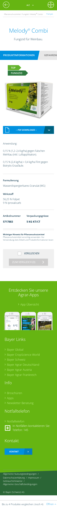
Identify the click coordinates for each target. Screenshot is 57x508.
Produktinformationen (19, 55)
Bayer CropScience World (23, 355)
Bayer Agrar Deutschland (23, 365)
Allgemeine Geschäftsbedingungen (20, 484)
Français (49, 14)
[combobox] (28, 130)
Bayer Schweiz (16, 359)
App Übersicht (29, 304)
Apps (10, 398)
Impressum (33, 477)
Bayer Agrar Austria (19, 370)
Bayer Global (15, 349)
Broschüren (14, 393)
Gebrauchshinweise (12, 480)
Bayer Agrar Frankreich (22, 375)
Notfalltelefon (15, 421)
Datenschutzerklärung (14, 477)
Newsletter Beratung (20, 403)
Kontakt (14, 451)
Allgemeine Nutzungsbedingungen (20, 473)
